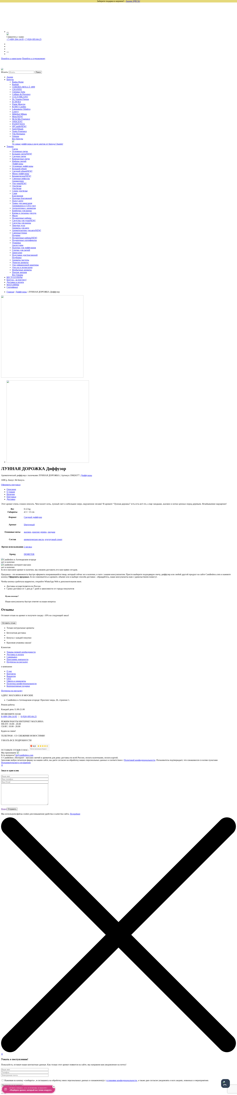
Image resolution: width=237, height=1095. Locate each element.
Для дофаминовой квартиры (25, 265)
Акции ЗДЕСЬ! (133, 1)
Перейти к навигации (11, 58)
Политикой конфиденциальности (139, 760)
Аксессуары (17, 245)
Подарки (16, 235)
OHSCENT (17, 121)
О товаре (11, 492)
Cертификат (12, 287)
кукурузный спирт (53, 539)
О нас (9, 671)
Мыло (15, 215)
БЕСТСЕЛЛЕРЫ (14, 277)
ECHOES (16, 102)
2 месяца (28, 547)
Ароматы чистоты (20, 260)
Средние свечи (19, 156)
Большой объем (19, 168)
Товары (10, 146)
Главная (10, 292)
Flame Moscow (19, 104)
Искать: (4, 72)
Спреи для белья (19, 191)
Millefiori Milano (19, 114)
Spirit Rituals (17, 129)
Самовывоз (12, 657)
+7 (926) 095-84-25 (32, 39)
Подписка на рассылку (17, 662)
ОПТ (9, 678)
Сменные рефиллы (21, 178)
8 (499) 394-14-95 (9, 716)
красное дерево (39, 532)
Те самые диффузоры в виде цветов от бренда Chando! (37, 144)
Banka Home (18, 82)
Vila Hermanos (18, 134)
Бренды (10, 79)
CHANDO (17, 89)
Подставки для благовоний (25, 255)
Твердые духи (18, 225)
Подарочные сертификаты (24, 240)
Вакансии (11, 676)
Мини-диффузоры (20, 173)
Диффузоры (17, 164)
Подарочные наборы (21, 218)
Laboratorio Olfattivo (21, 109)
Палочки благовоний (22, 198)
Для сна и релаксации (22, 267)
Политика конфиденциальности (22, 683)
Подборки (17, 257)
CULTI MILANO (20, 97)
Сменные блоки (19, 233)
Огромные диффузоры (22, 166)
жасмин (27, 532)
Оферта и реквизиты (16, 681)
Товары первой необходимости (21, 652)
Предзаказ (11, 497)
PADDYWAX (18, 124)
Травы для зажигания (22, 203)
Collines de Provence (21, 94)
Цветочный (29, 524)
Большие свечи (22, 154)
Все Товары (17, 275)
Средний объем (22, 171)
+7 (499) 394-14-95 (15, 39)
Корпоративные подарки (18, 686)
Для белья (16, 186)
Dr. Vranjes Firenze (20, 99)
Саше (14, 193)
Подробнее (75, 814)
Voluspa (15, 136)
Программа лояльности (17, 659)
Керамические (21, 176)
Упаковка (16, 243)
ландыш (51, 532)
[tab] (121, 489)
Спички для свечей (21, 250)
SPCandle (19, 126)
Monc (17, 116)
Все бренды (17, 139)
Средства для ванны (21, 223)
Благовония (17, 196)
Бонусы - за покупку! (16, 280)
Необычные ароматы (22, 270)
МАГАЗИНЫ (13, 285)
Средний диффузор (33, 517)
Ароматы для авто (20, 228)
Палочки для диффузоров (24, 247)
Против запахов (19, 272)
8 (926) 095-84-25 (29, 716)
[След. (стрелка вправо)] (5, 1093)
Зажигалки (17, 252)
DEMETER (29, 554)
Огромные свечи (20, 151)
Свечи (15, 149)
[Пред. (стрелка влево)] (2, 1093)
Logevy (15, 111)
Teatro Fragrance (19, 131)
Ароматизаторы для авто (26, 230)
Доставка (11, 499)
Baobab (15, 84)
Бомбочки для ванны (22, 210)
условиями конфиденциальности (121, 1080)
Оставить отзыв (8, 623)
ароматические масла (34, 539)
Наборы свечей (19, 161)
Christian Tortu (18, 92)
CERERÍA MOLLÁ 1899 (23, 87)
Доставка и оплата (15, 282)
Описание (11, 489)
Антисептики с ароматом (24, 208)
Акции (10, 77)
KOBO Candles (19, 106)
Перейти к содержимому (33, 58)
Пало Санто (17, 201)
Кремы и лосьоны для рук (24, 213)
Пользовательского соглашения (15, 762)
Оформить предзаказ (10, 485)
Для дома (19, 183)
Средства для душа (24, 220)
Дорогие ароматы (20, 262)
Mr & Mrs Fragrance (21, 119)
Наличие (11, 494)
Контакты (11, 674)
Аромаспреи (18, 181)
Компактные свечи (21, 159)
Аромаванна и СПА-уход (24, 206)
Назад (4, 809)
